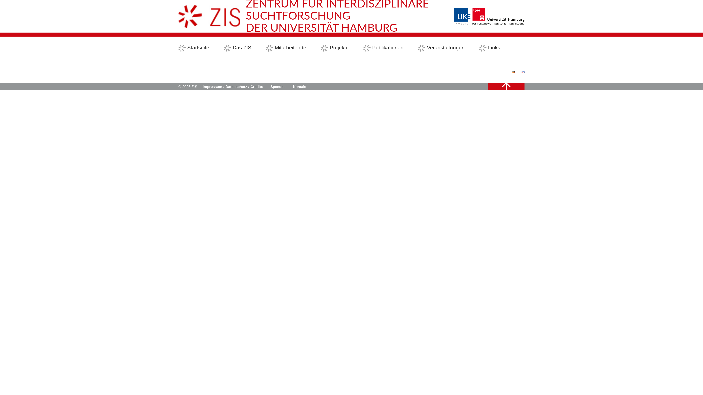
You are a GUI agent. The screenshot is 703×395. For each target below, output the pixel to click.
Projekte (339, 47)
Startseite (198, 47)
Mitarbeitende (290, 47)
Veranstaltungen (446, 47)
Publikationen (387, 47)
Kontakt (299, 87)
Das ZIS (242, 47)
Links (494, 47)
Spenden (278, 87)
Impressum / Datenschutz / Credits (233, 87)
